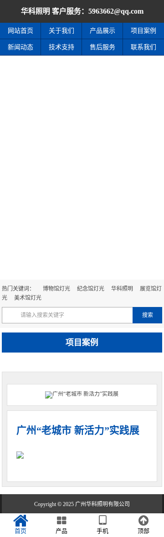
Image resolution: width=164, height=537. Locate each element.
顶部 (143, 530)
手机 (102, 530)
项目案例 (143, 30)
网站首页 (20, 30)
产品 (61, 530)
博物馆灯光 (56, 289)
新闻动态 (20, 47)
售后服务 (102, 47)
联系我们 (143, 47)
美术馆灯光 (27, 298)
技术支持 (61, 47)
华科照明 (122, 289)
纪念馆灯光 (90, 289)
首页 (20, 530)
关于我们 (61, 30)
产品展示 (102, 30)
